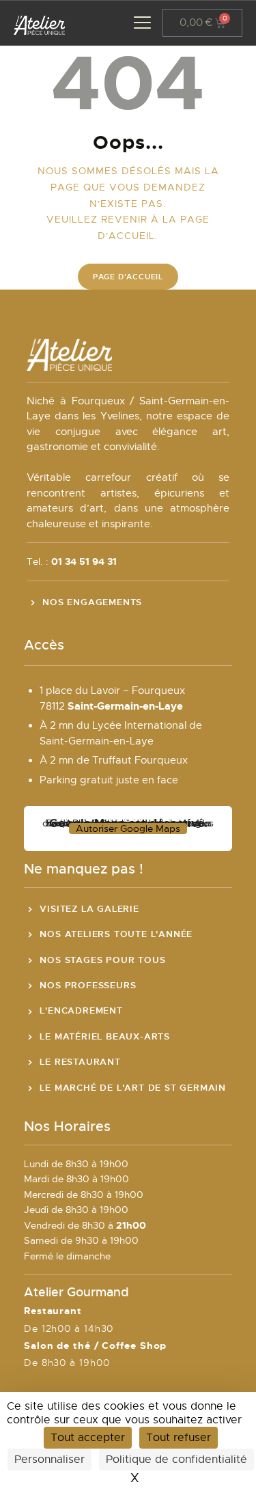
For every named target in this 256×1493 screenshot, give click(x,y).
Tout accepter (88, 1438)
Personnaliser (49, 1459)
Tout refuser (178, 1438)
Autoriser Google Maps (128, 828)
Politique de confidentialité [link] (176, 1459)
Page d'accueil (128, 276)
